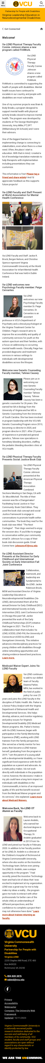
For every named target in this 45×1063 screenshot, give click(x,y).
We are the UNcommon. (22, 1058)
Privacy (8, 999)
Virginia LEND (11, 957)
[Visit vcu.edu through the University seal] (22, 934)
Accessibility (11, 1003)
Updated (8, 1018)
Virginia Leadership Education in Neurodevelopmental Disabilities (21, 16)
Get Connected (12, 29)
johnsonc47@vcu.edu (26, 545)
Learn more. (8, 658)
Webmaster (10, 1007)
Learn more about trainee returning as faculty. (20, 915)
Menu (3, 6)
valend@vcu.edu (15, 979)
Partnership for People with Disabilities (22, 11)
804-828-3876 (14, 976)
